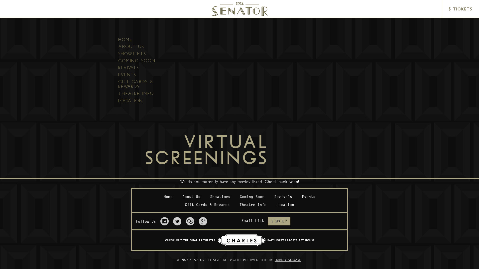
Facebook (164, 221)
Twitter (177, 221)
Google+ (203, 221)
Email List (252, 220)
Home (125, 40)
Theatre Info (136, 93)
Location (130, 101)
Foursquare (190, 221)
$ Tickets (460, 9)
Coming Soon (136, 61)
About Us (131, 47)
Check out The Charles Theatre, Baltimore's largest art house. (239, 240)
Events (127, 75)
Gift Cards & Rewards (136, 84)
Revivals (128, 68)
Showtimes (132, 54)
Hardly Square (288, 260)
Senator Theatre (233, 4)
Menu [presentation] (16, 9)
